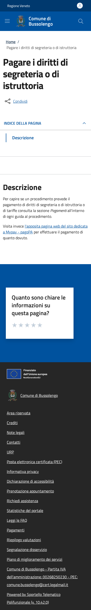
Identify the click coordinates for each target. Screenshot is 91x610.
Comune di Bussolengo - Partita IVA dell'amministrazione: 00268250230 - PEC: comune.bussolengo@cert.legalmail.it (42, 577)
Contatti (13, 442)
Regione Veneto (18, 5)
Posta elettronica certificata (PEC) (34, 462)
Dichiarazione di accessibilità (30, 481)
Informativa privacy (23, 471)
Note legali (16, 432)
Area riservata (18, 413)
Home (11, 42)
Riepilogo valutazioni (24, 540)
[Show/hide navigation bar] (7, 21)
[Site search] (81, 21)
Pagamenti (16, 530)
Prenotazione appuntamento (30, 491)
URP (10, 452)
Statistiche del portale (25, 510)
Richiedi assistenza (22, 501)
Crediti (12, 423)
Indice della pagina (22, 123)
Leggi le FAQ (17, 520)
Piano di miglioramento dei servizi (34, 559)
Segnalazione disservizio (27, 549)
